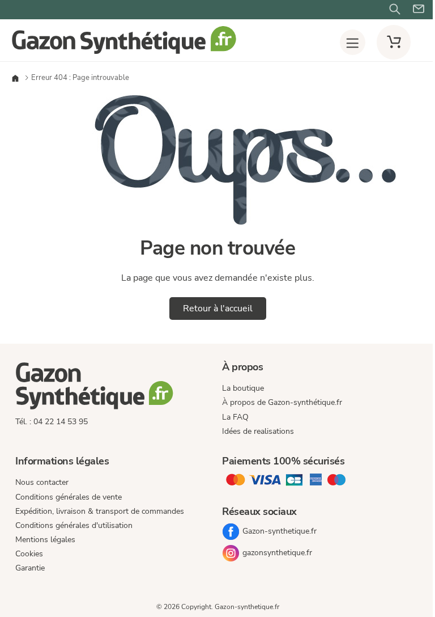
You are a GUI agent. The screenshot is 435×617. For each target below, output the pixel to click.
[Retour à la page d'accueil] (124, 53)
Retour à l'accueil (218, 308)
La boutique (243, 388)
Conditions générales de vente (68, 497)
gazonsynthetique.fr (277, 552)
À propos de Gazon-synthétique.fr (282, 402)
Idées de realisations (258, 431)
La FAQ (235, 417)
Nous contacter (42, 482)
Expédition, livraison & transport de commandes (99, 511)
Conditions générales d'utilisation (74, 525)
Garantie (30, 568)
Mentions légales (45, 539)
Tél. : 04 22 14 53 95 (51, 421)
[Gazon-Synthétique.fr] (114, 388)
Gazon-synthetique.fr (279, 531)
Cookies (29, 553)
